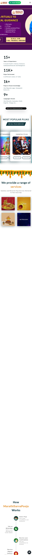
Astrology (24, 219)
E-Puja (23, 203)
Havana (8, 219)
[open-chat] (29, 552)
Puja (8, 203)
